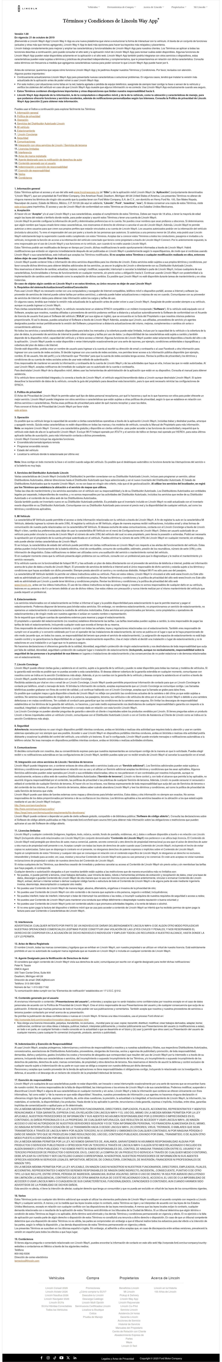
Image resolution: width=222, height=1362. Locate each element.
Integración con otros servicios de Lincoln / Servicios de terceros (52, 145)
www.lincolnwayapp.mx (86, 192)
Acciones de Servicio (129, 1320)
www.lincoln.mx (23, 584)
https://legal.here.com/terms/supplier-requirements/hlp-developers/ (49, 812)
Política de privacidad (28, 116)
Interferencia (25, 152)
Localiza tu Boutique (93, 1309)
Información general (27, 112)
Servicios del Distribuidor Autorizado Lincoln (41, 123)
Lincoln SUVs (56, 1302)
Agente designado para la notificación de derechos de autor (50, 159)
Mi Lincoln (200, 7)
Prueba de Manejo (93, 1317)
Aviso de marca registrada (32, 156)
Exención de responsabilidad (34, 170)
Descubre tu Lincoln (93, 1295)
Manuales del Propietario (129, 1327)
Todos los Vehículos (57, 1309)
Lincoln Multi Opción (93, 1302)
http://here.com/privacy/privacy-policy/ (34, 809)
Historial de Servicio (129, 1324)
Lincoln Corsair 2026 (56, 1288)
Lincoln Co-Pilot (129, 1306)
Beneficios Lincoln (129, 1288)
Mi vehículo (23, 127)
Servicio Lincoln (129, 1309)
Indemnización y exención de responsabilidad (43, 167)
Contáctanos (25, 177)
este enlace (20, 206)
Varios (21, 174)
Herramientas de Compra (120, 7)
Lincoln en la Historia (165, 1288)
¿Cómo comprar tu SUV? (92, 1291)
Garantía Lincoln (129, 1317)
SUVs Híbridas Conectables (57, 1306)
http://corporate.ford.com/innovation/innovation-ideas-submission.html (51, 1019)
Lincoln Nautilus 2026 (56, 1295)
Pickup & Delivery (129, 1295)
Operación (22, 120)
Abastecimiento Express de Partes (129, 1336)
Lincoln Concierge (27, 134)
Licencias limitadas (28, 148)
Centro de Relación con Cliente (129, 1331)
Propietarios (178, 7)
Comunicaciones (26, 141)
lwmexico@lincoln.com (26, 1260)
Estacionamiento (26, 130)
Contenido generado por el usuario (37, 163)
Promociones (93, 1288)
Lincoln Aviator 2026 (57, 1291)
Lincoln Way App (129, 1299)
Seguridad (22, 138)
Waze (129, 1342)
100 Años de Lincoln (165, 1291)
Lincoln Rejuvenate (129, 1302)
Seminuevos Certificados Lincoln (93, 1306)
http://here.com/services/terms (30, 805)
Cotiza (92, 1313)
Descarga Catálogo (92, 1299)
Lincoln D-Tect (129, 1346)
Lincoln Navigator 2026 (56, 1299)
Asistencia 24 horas (129, 1313)
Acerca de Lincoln (152, 7)
